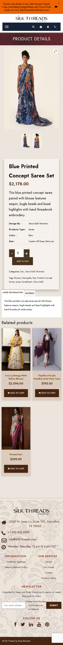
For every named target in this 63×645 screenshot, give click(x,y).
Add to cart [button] (17, 392)
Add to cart (22, 261)
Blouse (17, 278)
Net (34, 278)
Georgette (26, 278)
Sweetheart (27, 281)
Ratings (29, 293)
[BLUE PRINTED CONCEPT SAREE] (37, 140)
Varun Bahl (38, 281)
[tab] (13, 292)
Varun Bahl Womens (34, 271)
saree (18, 281)
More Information (13, 292)
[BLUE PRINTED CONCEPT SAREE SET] (26, 140)
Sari (22, 271)
